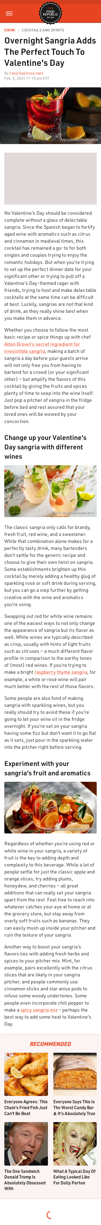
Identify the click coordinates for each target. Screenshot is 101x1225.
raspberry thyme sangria (60, 672)
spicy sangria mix (38, 1010)
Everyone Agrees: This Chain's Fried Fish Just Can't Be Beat (26, 1107)
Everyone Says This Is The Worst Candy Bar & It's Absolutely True (74, 1107)
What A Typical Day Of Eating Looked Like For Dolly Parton (74, 1176)
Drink (9, 30)
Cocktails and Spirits (43, 30)
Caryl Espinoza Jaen (26, 73)
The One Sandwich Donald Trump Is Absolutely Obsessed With (25, 1179)
